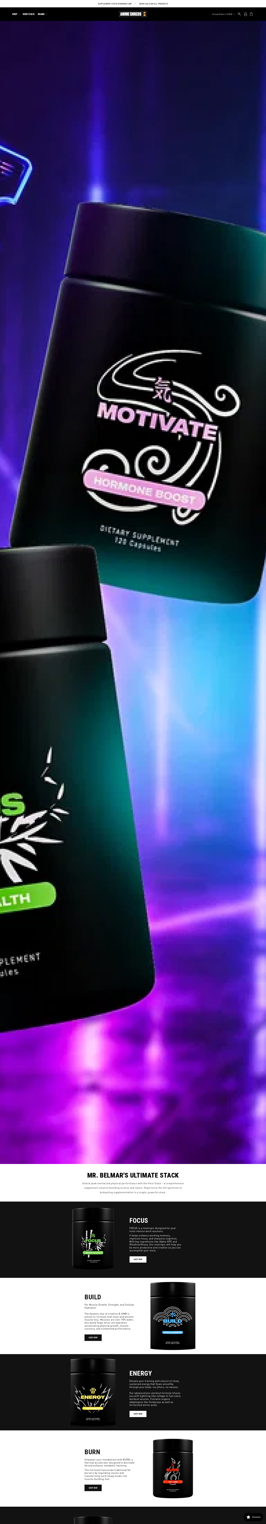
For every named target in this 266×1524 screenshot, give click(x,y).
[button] (16, 14)
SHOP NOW (138, 1259)
